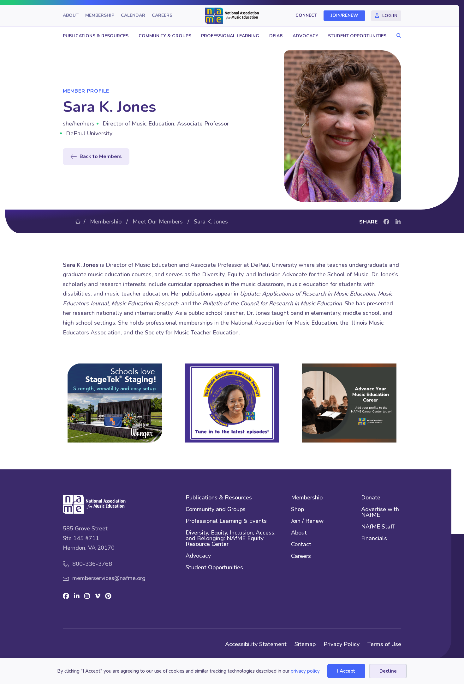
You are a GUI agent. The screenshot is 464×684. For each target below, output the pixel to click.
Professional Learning (230, 36)
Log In (389, 16)
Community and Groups (216, 509)
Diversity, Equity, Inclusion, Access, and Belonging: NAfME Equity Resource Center (231, 539)
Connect (306, 15)
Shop (297, 509)
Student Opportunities (357, 36)
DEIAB (276, 36)
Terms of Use (384, 644)
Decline (388, 671)
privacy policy (305, 671)
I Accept (346, 671)
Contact (301, 544)
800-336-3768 (92, 564)
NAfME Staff (377, 527)
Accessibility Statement (256, 644)
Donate (370, 498)
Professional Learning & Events (226, 521)
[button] (397, 36)
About (71, 15)
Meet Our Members (158, 221)
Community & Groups (165, 36)
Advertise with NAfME (380, 512)
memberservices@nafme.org (109, 578)
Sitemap (305, 644)
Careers (162, 15)
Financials (374, 538)
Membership (99, 15)
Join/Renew (344, 15)
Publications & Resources (95, 36)
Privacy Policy (342, 644)
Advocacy (305, 36)
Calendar (133, 15)
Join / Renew (307, 521)
